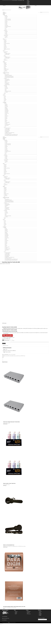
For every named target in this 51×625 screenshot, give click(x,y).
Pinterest (28, 3)
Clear (13, 340)
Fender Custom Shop (7, 43)
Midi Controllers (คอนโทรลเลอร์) (9, 76)
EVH (5, 29)
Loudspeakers (7, 83)
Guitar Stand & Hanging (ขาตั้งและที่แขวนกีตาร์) (11, 135)
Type (4, 251)
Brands (5, 227)
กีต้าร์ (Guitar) (29, 611)
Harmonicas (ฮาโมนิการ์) (8, 133)
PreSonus (5, 78)
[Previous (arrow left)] (0, 624)
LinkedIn (40, 615)
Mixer (6, 206)
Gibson (5, 44)
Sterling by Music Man (7, 173)
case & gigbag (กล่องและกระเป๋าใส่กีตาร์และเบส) (17, 546)
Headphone (6, 205)
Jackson (6, 23)
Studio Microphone (7, 204)
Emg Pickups (6, 110)
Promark (5, 99)
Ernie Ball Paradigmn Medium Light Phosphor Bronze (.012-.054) (14, 606)
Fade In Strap (7, 237)
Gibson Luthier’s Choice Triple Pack (9, 483)
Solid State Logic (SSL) (8, 215)
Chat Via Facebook (14, 0)
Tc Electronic (5, 184)
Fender (6, 32)
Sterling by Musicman (8, 26)
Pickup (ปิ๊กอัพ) (7, 131)
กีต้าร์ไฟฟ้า (5, 15)
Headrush (5, 66)
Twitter (28, 0)
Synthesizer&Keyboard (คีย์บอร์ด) (9, 77)
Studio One (6, 88)
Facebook (28, 1)
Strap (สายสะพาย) (7, 130)
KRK (5, 90)
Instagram (28, 4)
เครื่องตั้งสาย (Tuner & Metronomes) (9, 132)
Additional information (5, 345)
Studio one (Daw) (7, 84)
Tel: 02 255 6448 (20, 0)
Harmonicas (6, 240)
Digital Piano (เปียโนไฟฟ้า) (8, 75)
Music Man (6, 25)
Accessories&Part (5, 484)
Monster (6, 120)
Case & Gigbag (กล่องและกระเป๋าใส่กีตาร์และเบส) (11, 134)
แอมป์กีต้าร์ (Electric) (7, 53)
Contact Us (9, 354)
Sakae (5, 100)
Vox (5, 28)
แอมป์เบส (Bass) (7, 54)
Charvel (6, 17)
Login (35, 5)
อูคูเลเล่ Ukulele (6, 35)
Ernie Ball (5, 64)
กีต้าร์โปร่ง (5, 30)
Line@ (23, 0)
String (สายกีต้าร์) (7, 129)
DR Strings (6, 109)
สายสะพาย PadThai (7, 124)
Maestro (5, 68)
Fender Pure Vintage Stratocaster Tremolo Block (11, 421)
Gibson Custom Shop (8, 144)
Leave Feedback (13, 354)
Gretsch (6, 27)
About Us (16, 611)
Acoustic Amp (6, 51)
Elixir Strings (6, 111)
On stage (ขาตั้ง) (7, 122)
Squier (6, 22)
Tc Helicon (5, 194)
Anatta (6, 228)
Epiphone (6, 31)
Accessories (4, 546)
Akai (4, 218)
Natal (5, 121)
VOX (4, 174)
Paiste (5, 98)
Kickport (6, 118)
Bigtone (6, 107)
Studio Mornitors (7, 82)
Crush (5, 95)
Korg (4, 67)
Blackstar (6, 16)
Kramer (6, 24)
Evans (5, 96)
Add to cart (4, 343)
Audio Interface (7, 74)
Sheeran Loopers (6, 193)
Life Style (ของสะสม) (7, 252)
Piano (5, 217)
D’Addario (6, 108)
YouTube (28, 2)
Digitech (5, 63)
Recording (5, 85)
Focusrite (6, 87)
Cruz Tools (6, 106)
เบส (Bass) (28, 612)
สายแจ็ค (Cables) (7, 253)
